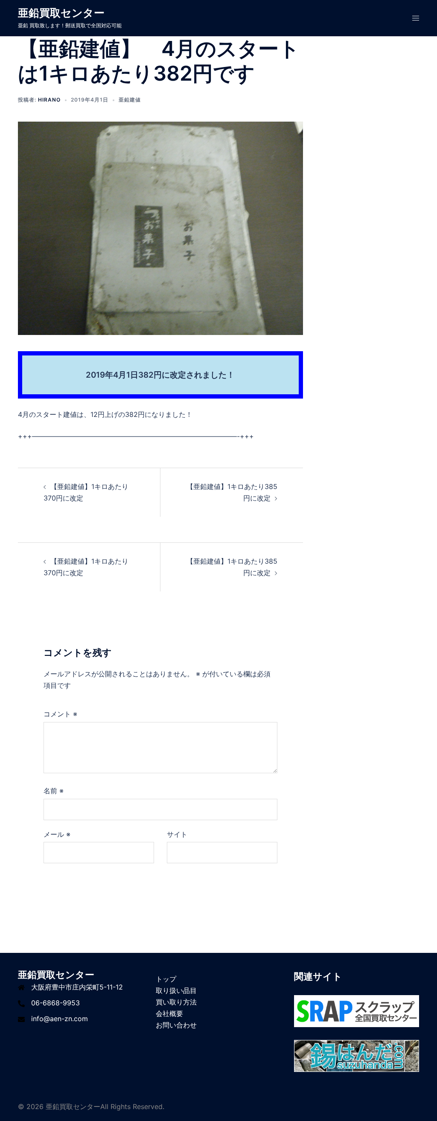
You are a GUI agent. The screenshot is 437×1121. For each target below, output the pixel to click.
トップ (166, 979)
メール (57, 834)
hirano (49, 99)
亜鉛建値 (130, 99)
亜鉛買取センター (61, 12)
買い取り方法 (176, 1002)
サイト (177, 834)
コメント (60, 714)
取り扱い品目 (176, 990)
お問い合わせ (176, 1025)
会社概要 (169, 1013)
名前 (54, 790)
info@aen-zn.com (59, 1018)
